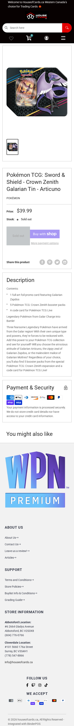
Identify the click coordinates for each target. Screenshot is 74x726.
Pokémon (13, 198)
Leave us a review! (16, 551)
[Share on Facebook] (42, 262)
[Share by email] (64, 262)
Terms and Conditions (18, 580)
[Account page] (46, 38)
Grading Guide (13, 599)
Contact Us (11, 544)
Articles (9, 557)
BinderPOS (33, 723)
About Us (10, 537)
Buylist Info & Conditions (20, 593)
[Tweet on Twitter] (57, 262)
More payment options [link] (45, 243)
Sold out (18, 236)
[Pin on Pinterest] (49, 262)
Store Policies (13, 586)
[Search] (67, 28)
